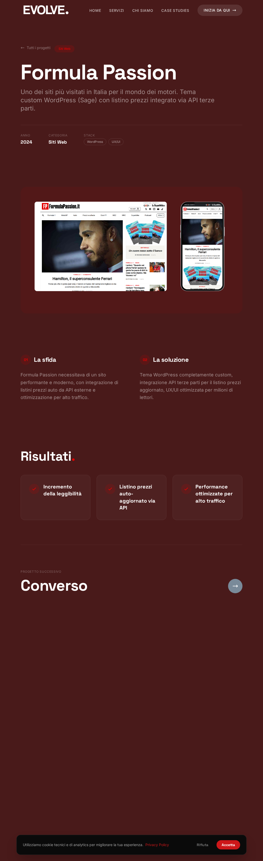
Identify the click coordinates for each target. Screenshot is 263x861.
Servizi (116, 10)
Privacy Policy (157, 845)
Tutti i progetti (38, 47)
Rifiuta (202, 845)
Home (95, 10)
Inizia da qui (217, 10)
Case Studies (175, 10)
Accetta (228, 845)
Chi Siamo (142, 10)
